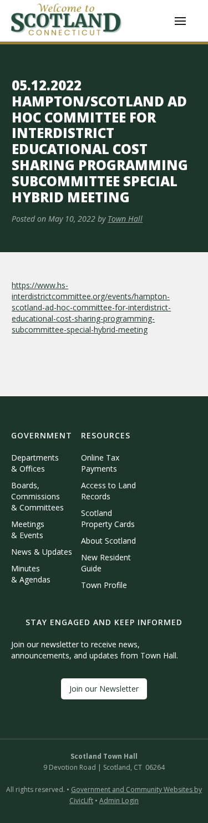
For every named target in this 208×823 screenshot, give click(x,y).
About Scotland (108, 540)
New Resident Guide (106, 563)
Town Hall (125, 218)
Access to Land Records (108, 491)
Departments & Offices (35, 463)
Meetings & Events (27, 529)
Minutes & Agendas (30, 574)
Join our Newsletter (104, 688)
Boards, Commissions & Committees (37, 496)
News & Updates (41, 551)
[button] (180, 21)
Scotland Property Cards (108, 518)
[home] (66, 20)
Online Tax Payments (100, 463)
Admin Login (119, 800)
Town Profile (104, 585)
